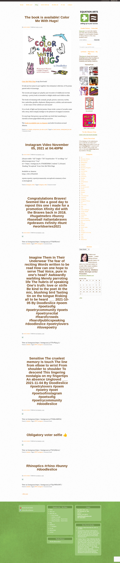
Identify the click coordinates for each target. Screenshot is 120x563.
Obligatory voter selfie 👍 (47, 435)
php (82, 222)
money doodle (84, 211)
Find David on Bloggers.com (86, 275)
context (83, 173)
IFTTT (36, 243)
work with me (45, 5)
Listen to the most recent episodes (88, 134)
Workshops (84, 239)
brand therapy (54, 515)
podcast (83, 224)
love (70, 129)
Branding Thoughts (86, 167)
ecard (82, 180)
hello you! (29, 5)
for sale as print (43, 129)
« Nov (80, 298)
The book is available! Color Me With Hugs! (47, 19)
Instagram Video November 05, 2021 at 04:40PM (47, 146)
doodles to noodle (55, 517)
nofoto (82, 217)
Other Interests (85, 218)
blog (36, 5)
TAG (82, 229)
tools (82, 234)
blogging (83, 164)
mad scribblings (85, 210)
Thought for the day (86, 232)
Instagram (29, 184)
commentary (84, 171)
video (33, 184)
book (55, 129)
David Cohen (26, 27)
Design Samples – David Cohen (59, 521)
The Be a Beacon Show (55, 541)
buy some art (89, 111)
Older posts (25, 494)
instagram (41, 184)
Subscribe (81, 31)
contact (70, 5)
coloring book (64, 129)
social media (84, 227)
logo (82, 206)
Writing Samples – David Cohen (59, 519)
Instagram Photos (85, 201)
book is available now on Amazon (36, 123)
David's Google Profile (27, 507)
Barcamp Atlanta (85, 159)
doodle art (55, 5)
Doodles (30, 129)
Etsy (82, 183)
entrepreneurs (36, 129)
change (83, 169)
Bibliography (84, 162)
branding (83, 166)
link (82, 203)
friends (82, 189)
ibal (82, 194)
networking (84, 215)
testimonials (53, 530)
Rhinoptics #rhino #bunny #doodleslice (47, 467)
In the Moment (84, 196)
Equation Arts (114, 0)
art (27, 129)
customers (83, 176)
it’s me (63, 5)
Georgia (83, 192)
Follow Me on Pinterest (27, 510)
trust (82, 236)
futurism (83, 190)
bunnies (58, 129)
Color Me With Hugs (29, 81)
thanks (82, 231)
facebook (83, 185)
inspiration (83, 197)
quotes (82, 225)
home (21, 5)
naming (83, 213)
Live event (83, 204)
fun (68, 129)
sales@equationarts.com (84, 516)
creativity (83, 174)
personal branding (85, 220)
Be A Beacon (84, 160)
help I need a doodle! (89, 128)
